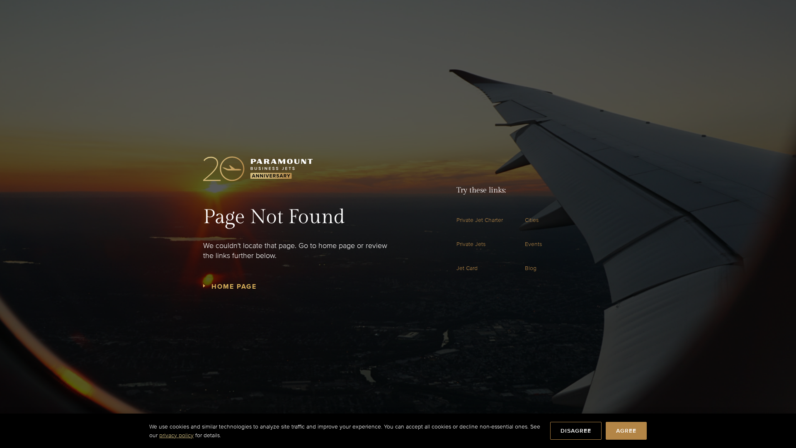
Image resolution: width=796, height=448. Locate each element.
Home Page (234, 286)
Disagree (576, 430)
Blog (530, 268)
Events (533, 244)
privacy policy (176, 435)
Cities (532, 220)
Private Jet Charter (479, 220)
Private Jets (470, 244)
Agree (626, 430)
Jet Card (467, 268)
